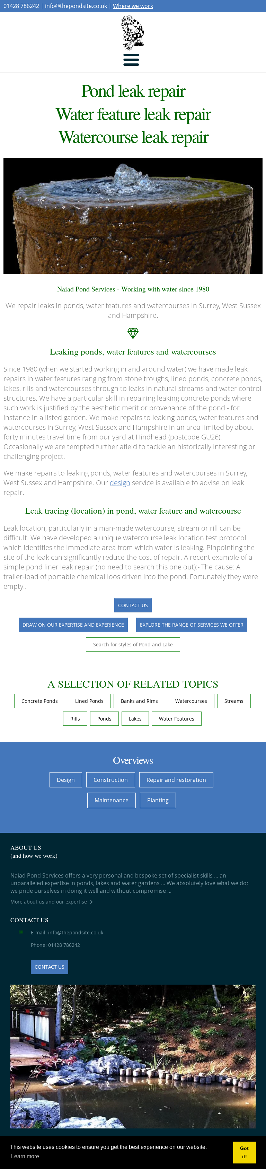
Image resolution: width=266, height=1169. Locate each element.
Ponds (104, 718)
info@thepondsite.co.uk (76, 6)
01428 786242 (21, 6)
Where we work (133, 6)
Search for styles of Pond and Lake (133, 644)
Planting (158, 800)
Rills (75, 718)
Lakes (135, 718)
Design (66, 780)
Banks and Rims (139, 701)
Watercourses (191, 701)
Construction (111, 780)
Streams (233, 701)
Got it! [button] (244, 1152)
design (120, 482)
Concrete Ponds (39, 701)
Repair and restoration (176, 780)
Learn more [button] (25, 1156)
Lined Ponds (89, 701)
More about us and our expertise (48, 901)
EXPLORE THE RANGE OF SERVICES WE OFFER (191, 624)
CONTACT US (133, 605)
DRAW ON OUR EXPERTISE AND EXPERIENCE (73, 624)
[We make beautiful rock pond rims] (133, 1056)
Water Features (176, 718)
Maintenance (111, 800)
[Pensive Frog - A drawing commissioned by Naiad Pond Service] (133, 33)
